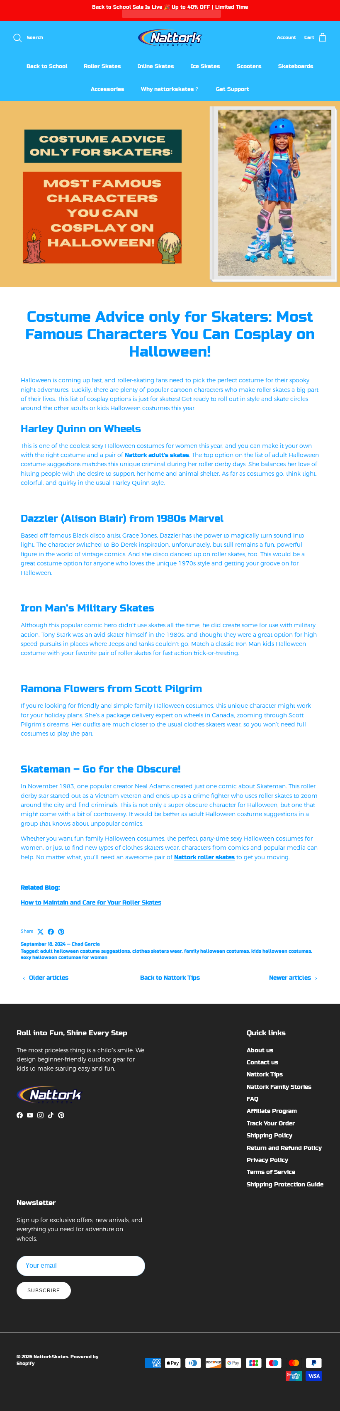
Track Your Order (271, 1123)
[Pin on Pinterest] (61, 932)
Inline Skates (156, 66)
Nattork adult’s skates (157, 455)
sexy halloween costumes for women (64, 957)
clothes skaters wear (157, 951)
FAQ (252, 1099)
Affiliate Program (272, 1111)
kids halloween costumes (281, 951)
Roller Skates (102, 66)
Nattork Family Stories (279, 1086)
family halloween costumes (216, 951)
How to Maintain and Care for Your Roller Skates (91, 902)
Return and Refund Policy (284, 1147)
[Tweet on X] (40, 932)
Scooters (249, 66)
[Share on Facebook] (51, 932)
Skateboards (295, 66)
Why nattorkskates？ (170, 89)
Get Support (232, 89)
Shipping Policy (269, 1135)
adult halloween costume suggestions (85, 951)
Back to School (47, 66)
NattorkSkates (51, 1357)
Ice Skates (205, 66)
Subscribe (43, 1291)
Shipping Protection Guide (285, 1184)
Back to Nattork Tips (170, 977)
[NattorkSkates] (170, 37)
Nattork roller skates (204, 857)
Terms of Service (271, 1172)
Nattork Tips (265, 1074)
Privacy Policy (267, 1160)
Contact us (262, 1062)
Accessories (107, 89)
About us (260, 1050)
